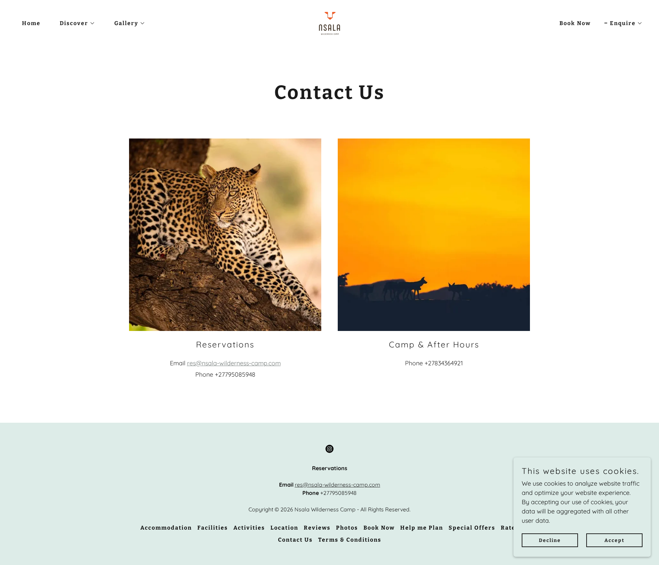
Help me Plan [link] (421, 527)
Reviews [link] (317, 527)
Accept (614, 540)
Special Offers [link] (472, 527)
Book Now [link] (575, 23)
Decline (550, 540)
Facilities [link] (212, 527)
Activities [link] (249, 527)
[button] (74, 23)
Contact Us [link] (295, 539)
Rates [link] (510, 527)
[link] (329, 23)
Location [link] (284, 527)
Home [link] (31, 23)
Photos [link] (347, 527)
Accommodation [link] (166, 527)
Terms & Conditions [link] (349, 539)
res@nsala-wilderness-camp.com (234, 363)
